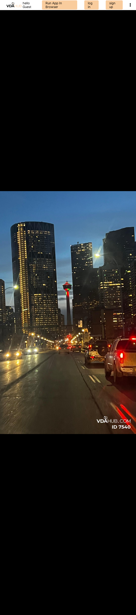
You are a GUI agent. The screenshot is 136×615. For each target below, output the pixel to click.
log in (90, 5)
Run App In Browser (54, 5)
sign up (112, 5)
